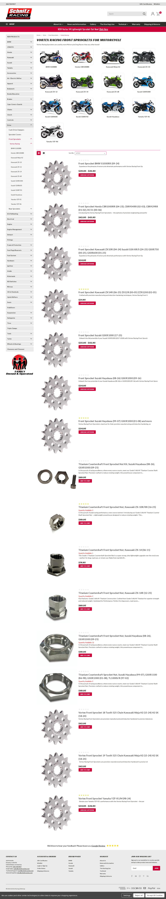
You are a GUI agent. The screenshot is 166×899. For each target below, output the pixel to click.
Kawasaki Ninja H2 (17, 158)
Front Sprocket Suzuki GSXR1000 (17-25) (100, 335)
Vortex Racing (15, 144)
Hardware (10, 261)
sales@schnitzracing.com (21, 869)
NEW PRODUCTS (13, 37)
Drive (9, 125)
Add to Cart (85, 481)
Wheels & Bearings (14, 344)
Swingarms (11, 318)
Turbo (9, 339)
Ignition (10, 266)
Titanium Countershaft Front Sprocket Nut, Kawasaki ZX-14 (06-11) (114, 550)
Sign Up (45, 866)
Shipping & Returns (152, 24)
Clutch (9, 115)
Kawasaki (10, 57)
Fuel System (11, 255)
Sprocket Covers (15, 134)
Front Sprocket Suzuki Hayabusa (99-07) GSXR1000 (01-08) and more (115, 421)
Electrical (10, 219)
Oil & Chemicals (13, 292)
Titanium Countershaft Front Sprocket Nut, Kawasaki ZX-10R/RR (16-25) (117, 507)
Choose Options (87, 175)
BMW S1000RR (16, 148)
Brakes (9, 99)
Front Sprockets (15, 139)
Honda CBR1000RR (17, 153)
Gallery (93, 24)
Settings (126, 895)
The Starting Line (107, 24)
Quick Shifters (12, 297)
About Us (58, 24)
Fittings (10, 240)
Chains (9, 109)
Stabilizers (11, 307)
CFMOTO (10, 47)
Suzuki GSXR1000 (17, 181)
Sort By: (71, 153)
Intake (9, 271)
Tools (9, 333)
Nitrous (10, 287)
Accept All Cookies (155, 895)
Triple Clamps (12, 328)
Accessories (11, 73)
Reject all (139, 895)
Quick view (56, 178)
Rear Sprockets (14, 209)
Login (39, 866)
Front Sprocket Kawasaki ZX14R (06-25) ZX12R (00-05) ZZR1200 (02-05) (117, 292)
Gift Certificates (146, 4)
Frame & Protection (14, 245)
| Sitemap (22, 889)
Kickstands (11, 276)
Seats (9, 302)
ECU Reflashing (12, 214)
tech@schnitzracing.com (25, 871)
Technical (122, 24)
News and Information (76, 24)
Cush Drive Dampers (16, 130)
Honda (9, 52)
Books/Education (13, 94)
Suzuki (9, 63)
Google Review (98, 846)
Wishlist (157, 4)
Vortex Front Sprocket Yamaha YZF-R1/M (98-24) (104, 798)
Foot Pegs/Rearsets (14, 250)
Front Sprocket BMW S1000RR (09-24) (98, 163)
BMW (9, 42)
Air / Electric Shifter (14, 78)
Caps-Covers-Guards (14, 104)
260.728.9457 (11, 4)
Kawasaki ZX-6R (16, 176)
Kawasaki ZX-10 (16, 162)
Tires (9, 323)
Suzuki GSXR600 (16, 185)
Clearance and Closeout (15, 349)
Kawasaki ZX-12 (16, 167)
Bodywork (10, 89)
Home (38, 35)
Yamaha (10, 68)
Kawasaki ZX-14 (16, 172)
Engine (9, 224)
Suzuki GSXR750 (16, 190)
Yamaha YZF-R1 (16, 199)
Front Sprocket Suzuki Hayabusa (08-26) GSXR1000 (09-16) (109, 378)
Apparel (10, 83)
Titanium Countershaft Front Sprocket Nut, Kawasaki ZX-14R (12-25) (115, 593)
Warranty (136, 24)
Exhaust (10, 235)
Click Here (103, 29)
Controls (10, 120)
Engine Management (14, 229)
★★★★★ (112, 845)
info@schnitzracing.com (25, 873)
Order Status (41, 868)
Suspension (11, 313)
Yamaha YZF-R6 (16, 204)
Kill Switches (11, 281)
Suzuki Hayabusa (16, 195)
